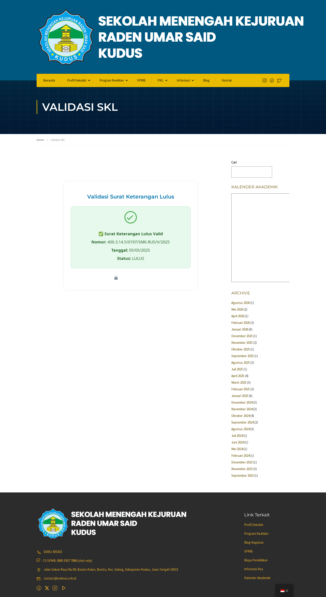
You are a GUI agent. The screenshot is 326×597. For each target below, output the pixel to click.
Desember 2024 (242, 402)
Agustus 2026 (240, 303)
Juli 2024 (237, 436)
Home (40, 140)
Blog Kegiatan (254, 542)
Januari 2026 (239, 329)
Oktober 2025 (240, 349)
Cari (234, 162)
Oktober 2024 (240, 416)
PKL (160, 80)
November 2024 (242, 409)
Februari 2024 (240, 455)
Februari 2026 (240, 323)
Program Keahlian (112, 80)
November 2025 (242, 342)
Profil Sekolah (76, 80)
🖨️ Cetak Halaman (130, 277)
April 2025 (237, 376)
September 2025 (242, 356)
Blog (206, 80)
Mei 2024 (237, 449)
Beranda (49, 80)
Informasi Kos (253, 569)
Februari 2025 (240, 389)
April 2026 (237, 316)
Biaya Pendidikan (256, 560)
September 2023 (242, 475)
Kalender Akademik (257, 578)
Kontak (227, 80)
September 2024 (242, 422)
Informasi (183, 80)
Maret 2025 (238, 382)
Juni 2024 (237, 442)
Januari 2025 (239, 396)
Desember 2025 (242, 336)
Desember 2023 (242, 462)
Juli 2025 (237, 369)
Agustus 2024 (240, 429)
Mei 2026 (237, 309)
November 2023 (242, 469)
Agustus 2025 (240, 362)
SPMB (141, 80)
